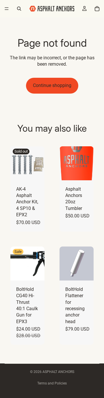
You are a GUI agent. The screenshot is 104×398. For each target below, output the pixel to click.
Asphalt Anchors (58, 372)
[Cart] (97, 8)
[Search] (19, 8)
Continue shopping (52, 85)
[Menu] (6, 8)
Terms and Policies (52, 383)
